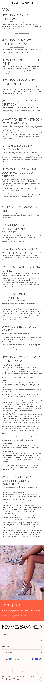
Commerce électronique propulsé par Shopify (18, 676)
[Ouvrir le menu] (3, 3)
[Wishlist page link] (38, 3)
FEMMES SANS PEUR (9, 675)
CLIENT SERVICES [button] (7, 640)
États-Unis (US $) (20, 671)
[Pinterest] (10, 679)
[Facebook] (2, 679)
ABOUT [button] (4, 635)
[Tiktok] (6, 679)
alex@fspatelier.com (22, 33)
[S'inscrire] (40, 615)
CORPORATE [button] (5, 646)
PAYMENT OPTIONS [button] (7, 652)
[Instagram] (14, 679)
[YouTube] (18, 679)
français (6, 671)
